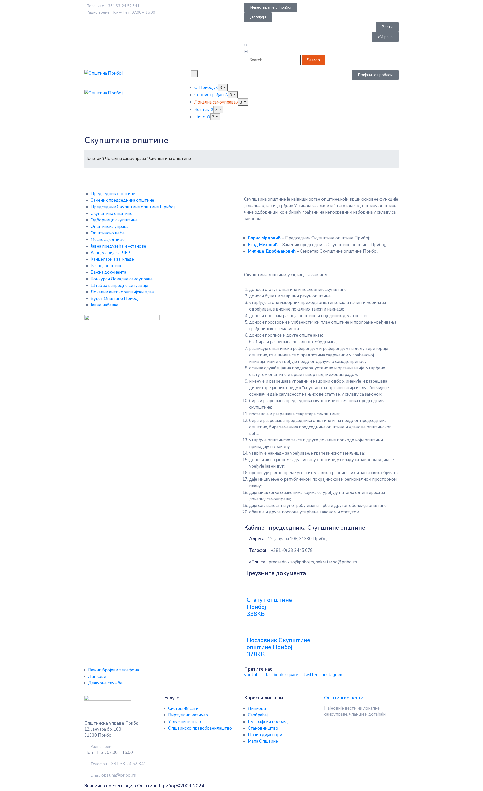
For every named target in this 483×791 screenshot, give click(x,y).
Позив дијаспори (265, 735)
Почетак (92, 158)
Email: (113, 775)
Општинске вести (344, 698)
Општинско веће (108, 233)
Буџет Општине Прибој (114, 298)
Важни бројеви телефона (113, 670)
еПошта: (257, 562)
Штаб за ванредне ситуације (119, 285)
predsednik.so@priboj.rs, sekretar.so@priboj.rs (313, 562)
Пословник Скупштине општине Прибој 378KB (278, 647)
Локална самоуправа (215, 102)
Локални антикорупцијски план (122, 292)
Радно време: (102, 746)
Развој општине (107, 266)
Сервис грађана (210, 95)
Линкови (97, 676)
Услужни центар (184, 722)
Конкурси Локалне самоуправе (122, 279)
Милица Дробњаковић (272, 251)
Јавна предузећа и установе (118, 246)
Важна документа (108, 272)
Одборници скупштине (114, 220)
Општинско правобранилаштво (200, 728)
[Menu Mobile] (194, 73)
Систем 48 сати (183, 708)
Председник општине (113, 194)
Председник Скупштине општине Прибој (133, 207)
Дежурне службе (105, 683)
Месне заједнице (108, 240)
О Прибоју (205, 87)
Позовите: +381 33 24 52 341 (112, 5)
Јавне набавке (104, 305)
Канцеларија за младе (112, 259)
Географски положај (268, 722)
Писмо (201, 117)
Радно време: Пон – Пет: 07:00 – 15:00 (120, 12)
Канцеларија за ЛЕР (110, 253)
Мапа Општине (263, 741)
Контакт (202, 109)
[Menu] (223, 87)
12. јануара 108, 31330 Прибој (297, 539)
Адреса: (257, 539)
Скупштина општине (111, 213)
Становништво (263, 728)
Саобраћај (258, 715)
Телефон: (259, 550)
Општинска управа (109, 226)
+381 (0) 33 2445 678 (292, 550)
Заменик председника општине (122, 200)
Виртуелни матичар (188, 715)
